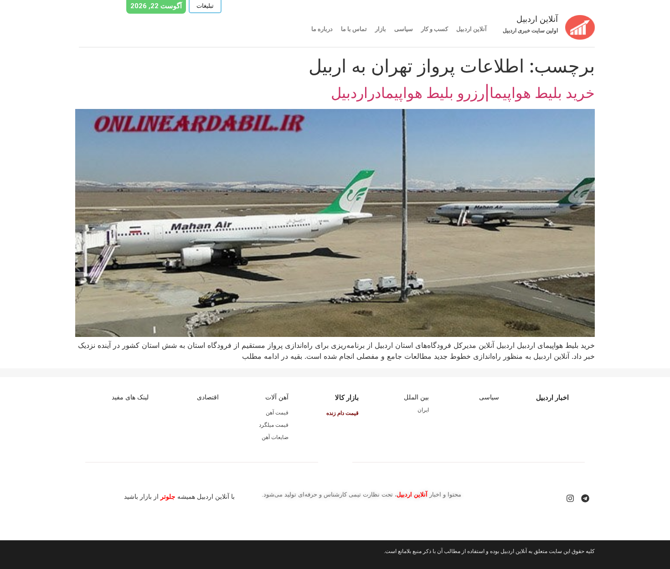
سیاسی (403, 29)
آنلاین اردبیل (471, 29)
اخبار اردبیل (552, 397)
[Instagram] (570, 498)
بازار (380, 29)
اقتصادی (208, 397)
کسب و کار (434, 29)
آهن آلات (277, 397)
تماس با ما (354, 29)
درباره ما (322, 29)
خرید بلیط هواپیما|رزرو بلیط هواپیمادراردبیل (463, 93)
